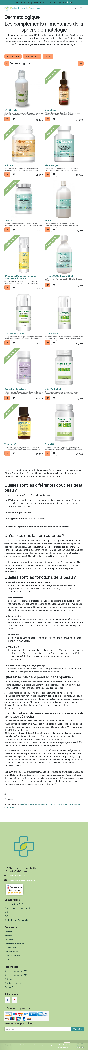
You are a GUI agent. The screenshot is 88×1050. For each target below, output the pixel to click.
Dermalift (49, 444)
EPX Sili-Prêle (10, 110)
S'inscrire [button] (77, 1029)
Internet (8, 935)
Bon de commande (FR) (15, 971)
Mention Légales (12, 955)
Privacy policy (77, 1045)
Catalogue (9, 979)
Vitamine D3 (10, 444)
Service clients (11, 947)
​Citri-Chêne (50, 110)
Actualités (9, 912)
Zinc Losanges (52, 165)
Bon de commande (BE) (15, 975)
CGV (6, 959)
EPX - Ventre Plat (53, 389)
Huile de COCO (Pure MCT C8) (59, 276)
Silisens (8, 220)
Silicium (48, 220)
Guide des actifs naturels (16, 920)
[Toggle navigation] (81, 8)
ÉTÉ (69, 2)
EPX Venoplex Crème (14, 333)
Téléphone (9, 939)
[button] (7, 119)
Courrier (8, 931)
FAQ (6, 916)
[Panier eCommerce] (75, 8)
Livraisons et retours (14, 943)
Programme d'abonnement (17, 908)
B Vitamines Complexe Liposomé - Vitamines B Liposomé (20, 277)
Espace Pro (9, 987)
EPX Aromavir (51, 333)
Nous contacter (11, 951)
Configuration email (13, 983)
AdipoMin (9, 165)
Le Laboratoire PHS (13, 904)
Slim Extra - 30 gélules (15, 389)
